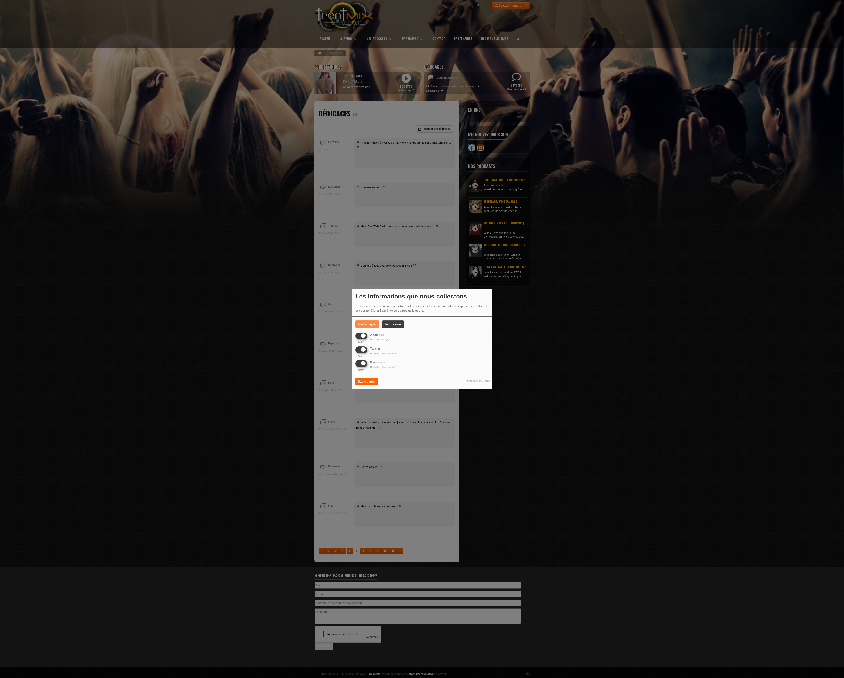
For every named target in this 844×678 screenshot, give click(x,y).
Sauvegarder (367, 381)
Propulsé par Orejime (478, 381)
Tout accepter (367, 324)
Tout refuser (393, 324)
